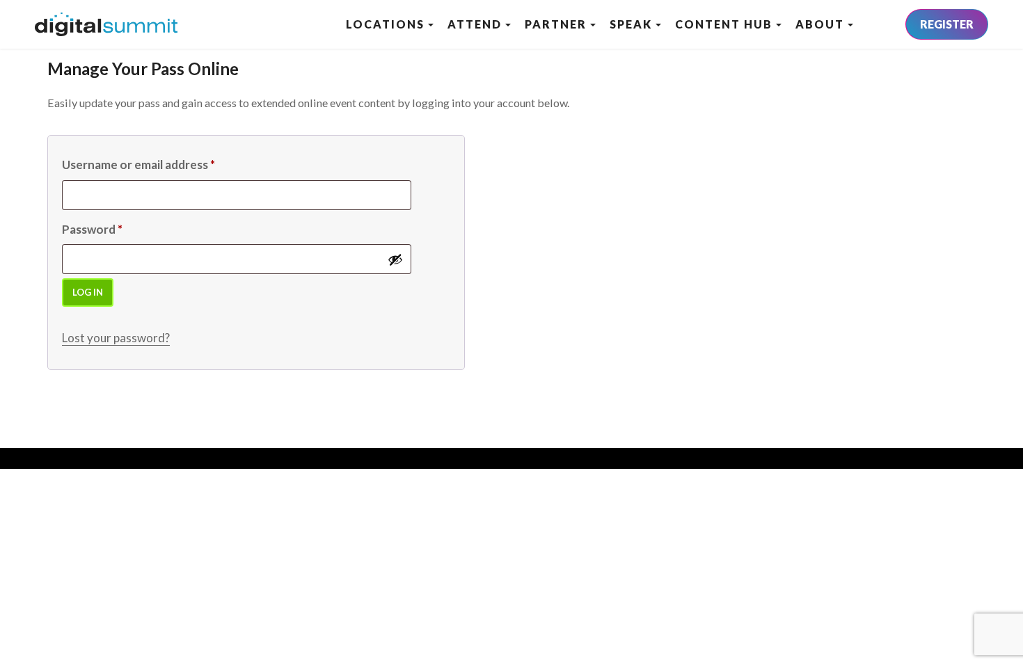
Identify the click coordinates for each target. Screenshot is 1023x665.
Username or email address (138, 164)
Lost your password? (116, 337)
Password (92, 229)
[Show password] (395, 259)
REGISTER (947, 24)
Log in (87, 292)
